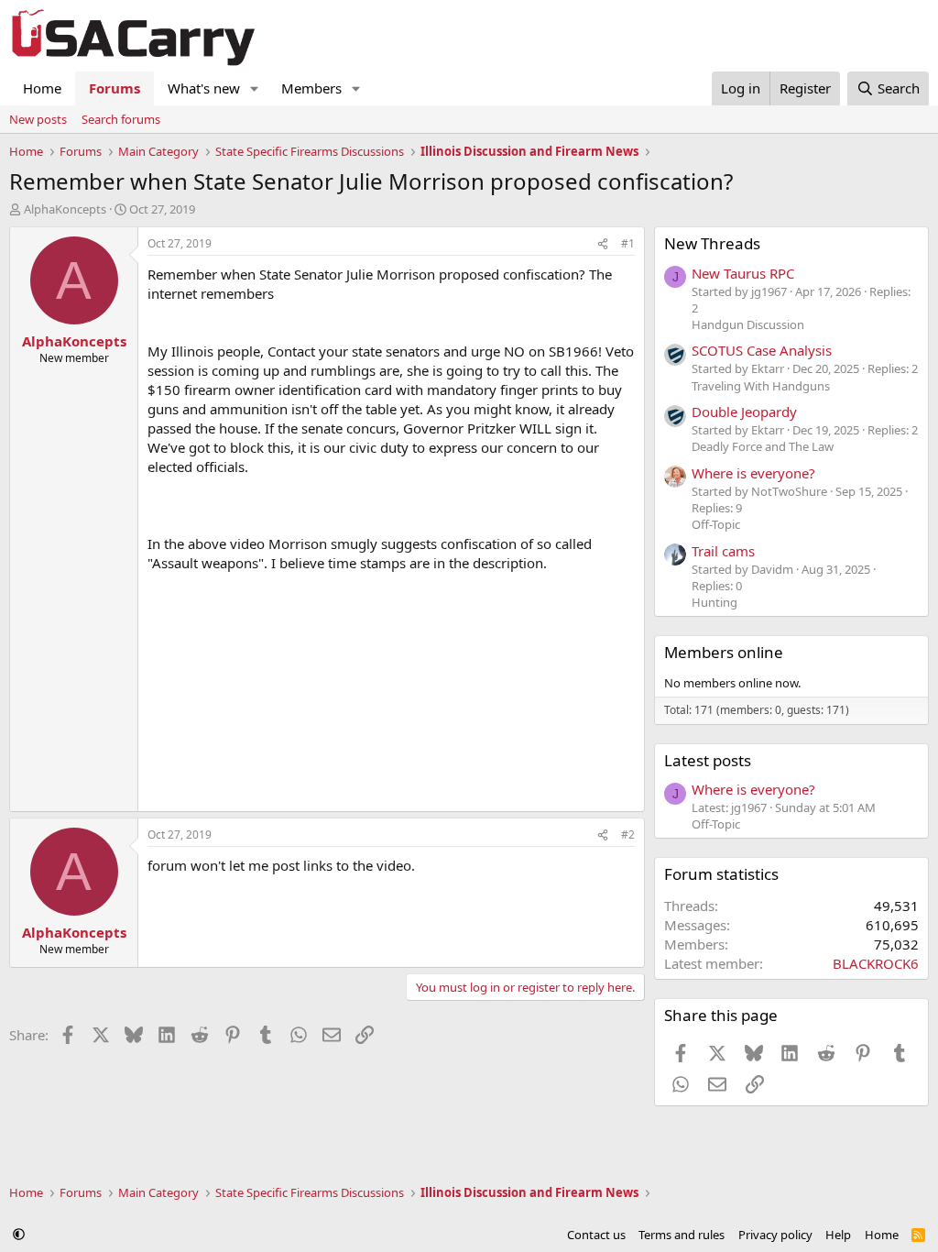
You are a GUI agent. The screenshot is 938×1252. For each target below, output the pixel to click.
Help (838, 1234)
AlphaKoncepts (65, 209)
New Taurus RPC (743, 273)
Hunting (714, 602)
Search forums (121, 119)
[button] (254, 88)
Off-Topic (716, 524)
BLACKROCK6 (876, 963)
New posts (38, 119)
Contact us (596, 1234)
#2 (628, 834)
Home (42, 88)
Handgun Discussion (748, 324)
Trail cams (723, 551)
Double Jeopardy (744, 411)
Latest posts (707, 760)
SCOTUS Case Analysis (762, 350)
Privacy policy (775, 1234)
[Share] (603, 244)
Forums (114, 88)
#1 (628, 243)
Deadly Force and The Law (763, 446)
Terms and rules (681, 1234)
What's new (204, 88)
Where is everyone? (753, 473)
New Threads (712, 243)
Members (311, 88)
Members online (723, 652)
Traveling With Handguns (761, 386)
